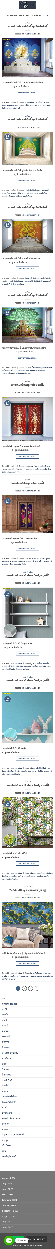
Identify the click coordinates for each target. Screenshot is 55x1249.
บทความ (5, 1042)
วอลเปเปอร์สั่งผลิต (20, 564)
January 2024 (9, 1205)
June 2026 (7, 1189)
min (38, 34)
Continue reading (27, 93)
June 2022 (7, 1227)
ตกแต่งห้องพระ (30, 102)
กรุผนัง (5, 1014)
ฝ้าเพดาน (6, 1047)
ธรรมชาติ (6, 1036)
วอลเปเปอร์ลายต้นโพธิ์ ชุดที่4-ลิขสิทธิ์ (27, 207)
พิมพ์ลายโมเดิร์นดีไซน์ (38, 768)
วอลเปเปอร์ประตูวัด (32, 469)
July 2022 (7, 1221)
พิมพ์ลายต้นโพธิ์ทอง (32, 278)
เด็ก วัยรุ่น (6, 1145)
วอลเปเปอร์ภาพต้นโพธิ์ (38, 370)
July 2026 (7, 1183)
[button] (4, 4)
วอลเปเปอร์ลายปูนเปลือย (16, 976)
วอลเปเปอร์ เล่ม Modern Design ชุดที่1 (27, 785)
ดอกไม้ (5, 1025)
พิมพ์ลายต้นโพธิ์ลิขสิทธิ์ (10, 105)
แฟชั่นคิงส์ (12, 979)
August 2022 (9, 1216)
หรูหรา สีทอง (8, 1113)
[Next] (37, 988)
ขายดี (4, 1020)
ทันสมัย (5, 1031)
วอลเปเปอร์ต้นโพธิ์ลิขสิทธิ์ (28, 105)
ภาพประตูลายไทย (31, 466)
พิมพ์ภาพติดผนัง (36, 873)
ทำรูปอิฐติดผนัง (36, 973)
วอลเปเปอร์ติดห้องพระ (21, 370)
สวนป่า (5, 1107)
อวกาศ (5, 1129)
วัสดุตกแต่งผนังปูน (13, 472)
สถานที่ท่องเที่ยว (9, 1102)
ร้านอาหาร (6, 1074)
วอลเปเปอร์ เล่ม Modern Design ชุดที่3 (27, 575)
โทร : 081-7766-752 (36, 1239)
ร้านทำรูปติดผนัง (21, 771)
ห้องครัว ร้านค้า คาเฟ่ (11, 1118)
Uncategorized (9, 1004)
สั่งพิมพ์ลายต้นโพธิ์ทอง (24, 196)
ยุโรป (4, 1064)
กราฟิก (5, 1009)
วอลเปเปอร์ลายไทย (15, 108)
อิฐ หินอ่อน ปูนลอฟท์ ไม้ (13, 1134)
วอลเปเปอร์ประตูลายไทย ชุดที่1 (27, 483)
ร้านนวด (5, 1069)
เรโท (4, 1151)
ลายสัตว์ (5, 1085)
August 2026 (9, 1178)
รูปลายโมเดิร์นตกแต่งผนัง (40, 663)
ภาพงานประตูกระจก (32, 558)
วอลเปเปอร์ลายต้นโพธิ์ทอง (39, 193)
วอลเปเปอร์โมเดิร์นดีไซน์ (10, 879)
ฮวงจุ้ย (5, 1140)
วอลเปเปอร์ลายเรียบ (31, 666)
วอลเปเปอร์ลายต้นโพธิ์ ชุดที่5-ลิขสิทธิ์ (27, 119)
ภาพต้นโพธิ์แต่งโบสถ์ (16, 281)
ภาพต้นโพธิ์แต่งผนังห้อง (33, 367)
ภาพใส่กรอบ (7, 1058)
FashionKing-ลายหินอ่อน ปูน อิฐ (27, 890)
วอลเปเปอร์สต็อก (9, 1096)
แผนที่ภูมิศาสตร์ (9, 1156)
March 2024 (8, 1194)
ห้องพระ (5, 1123)
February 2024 (9, 1200)
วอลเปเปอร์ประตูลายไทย (16, 469)
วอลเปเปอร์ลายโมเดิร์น (35, 771)
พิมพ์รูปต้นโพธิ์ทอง (42, 102)
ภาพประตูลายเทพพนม (17, 561)
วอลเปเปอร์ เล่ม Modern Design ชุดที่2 (27, 680)
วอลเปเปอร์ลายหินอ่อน (34, 976)
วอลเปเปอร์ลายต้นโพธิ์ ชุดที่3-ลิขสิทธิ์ (27, 295)
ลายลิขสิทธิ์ (7, 1080)
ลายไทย (5, 1091)
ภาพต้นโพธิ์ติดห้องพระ (32, 190)
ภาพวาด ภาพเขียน (10, 1053)
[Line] (9, 1240)
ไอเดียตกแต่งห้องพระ (18, 284)
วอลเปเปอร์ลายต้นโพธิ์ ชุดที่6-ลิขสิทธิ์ (27, 26)
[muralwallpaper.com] (27, 5)
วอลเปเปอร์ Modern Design (12, 666)
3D (3, 998)
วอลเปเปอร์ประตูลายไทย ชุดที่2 (27, 385)
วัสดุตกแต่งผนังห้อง (22, 669)
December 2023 (10, 1211)
